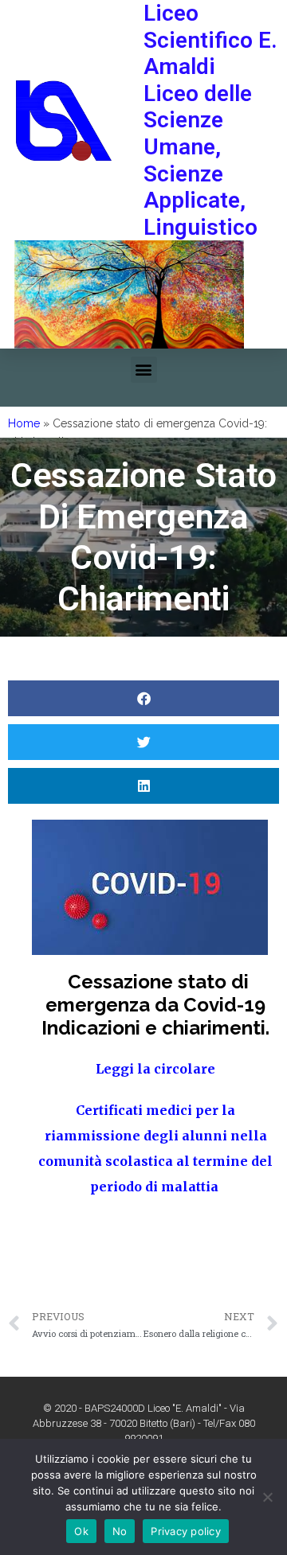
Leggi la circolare (155, 1069)
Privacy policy (186, 1531)
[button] (144, 370)
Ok (81, 1531)
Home (24, 423)
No (120, 1531)
